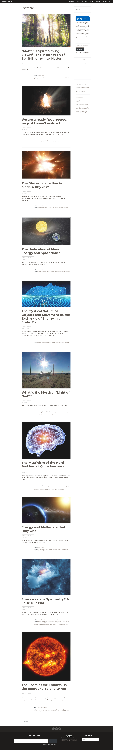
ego (52, 412)
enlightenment (64, 412)
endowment (66, 709)
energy (42, 77)
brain (38, 486)
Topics (98, 1)
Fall (44, 622)
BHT (93, 1)
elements (50, 549)
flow (50, 342)
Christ (47, 549)
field (48, 342)
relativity (65, 271)
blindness (43, 412)
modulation (58, 342)
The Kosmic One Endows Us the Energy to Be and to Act (44, 687)
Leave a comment (26, 328)
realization (59, 141)
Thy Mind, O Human (7, 1)
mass (56, 207)
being (43, 342)
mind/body (67, 488)
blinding (38, 412)
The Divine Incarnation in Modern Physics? (42, 185)
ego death (55, 412)
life (56, 141)
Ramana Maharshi (44, 624)
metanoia (39, 550)
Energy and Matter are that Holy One (43, 529)
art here (87, 63)
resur (68, 207)
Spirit (35, 78)
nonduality (47, 489)
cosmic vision (58, 486)
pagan (48, 710)
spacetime (36, 208)
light (53, 207)
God (68, 412)
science (42, 75)
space (68, 271)
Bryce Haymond (27, 63)
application (40, 619)
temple (47, 550)
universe (37, 711)
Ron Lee (77, 111)
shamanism (63, 710)
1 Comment (25, 64)
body (38, 549)
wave (48, 344)
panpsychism (54, 489)
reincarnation (64, 141)
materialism (47, 488)
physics (66, 77)
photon (42, 414)
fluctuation (54, 342)
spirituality (60, 624)
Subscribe (79, 49)
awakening (39, 141)
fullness (46, 622)
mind (55, 488)
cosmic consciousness (50, 486)
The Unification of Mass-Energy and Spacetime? (41, 251)
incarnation (46, 77)
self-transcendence (57, 710)
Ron (76, 104)
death (45, 141)
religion (47, 140)
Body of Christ (42, 549)
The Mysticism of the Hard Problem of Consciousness (43, 464)
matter (50, 77)
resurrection (36, 143)
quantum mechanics (59, 271)
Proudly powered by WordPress (47, 751)
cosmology (39, 207)
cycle (43, 141)
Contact (79, 1)
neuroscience (42, 489)
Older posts (25, 721)
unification (41, 272)
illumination (36, 414)
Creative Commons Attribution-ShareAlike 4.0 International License (69, 740)
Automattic (71, 751)
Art (110, 1)
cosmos (63, 621)
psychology (48, 205)
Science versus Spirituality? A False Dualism (45, 601)
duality (67, 621)
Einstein (39, 77)
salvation (50, 624)
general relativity (47, 271)
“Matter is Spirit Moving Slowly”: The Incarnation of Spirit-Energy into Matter (43, 54)
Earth (35, 622)
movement (67, 342)
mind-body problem (60, 488)
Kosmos (38, 710)
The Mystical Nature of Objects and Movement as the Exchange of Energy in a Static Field (46, 316)
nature (39, 75)
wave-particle (52, 344)
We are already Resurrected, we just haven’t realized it (44, 121)
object (35, 344)
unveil (40, 143)
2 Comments (25, 193)
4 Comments (25, 537)
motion (62, 342)
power (51, 710)
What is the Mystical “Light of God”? (45, 394)
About (71, 1)
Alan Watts (39, 621)
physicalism (60, 489)
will (40, 711)
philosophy (43, 140)
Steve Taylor (65, 624)
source (68, 710)
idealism (43, 488)
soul (56, 624)
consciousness (48, 412)
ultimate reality (49, 414)
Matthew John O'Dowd (57, 77)
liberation (59, 622)
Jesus (50, 622)
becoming (39, 342)
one (37, 344)
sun (37, 78)
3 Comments (25, 472)
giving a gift (81, 23)
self (63, 489)
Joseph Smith (66, 549)
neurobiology (36, 489)
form (46, 207)
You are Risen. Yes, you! (83, 104)
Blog (86, 1)
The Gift (104, 1)
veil (42, 143)
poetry (42, 707)
